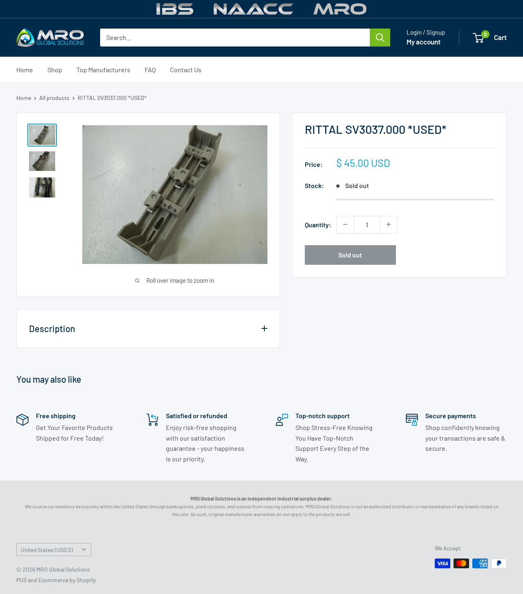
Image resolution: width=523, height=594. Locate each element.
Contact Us (185, 69)
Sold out (350, 254)
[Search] (380, 38)
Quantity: (318, 224)
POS (21, 579)
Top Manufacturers (103, 69)
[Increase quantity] (388, 224)
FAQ (150, 69)
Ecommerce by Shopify (67, 579)
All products (54, 97)
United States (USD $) (47, 549)
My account (423, 42)
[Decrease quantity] (345, 224)
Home (24, 69)
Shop (54, 69)
